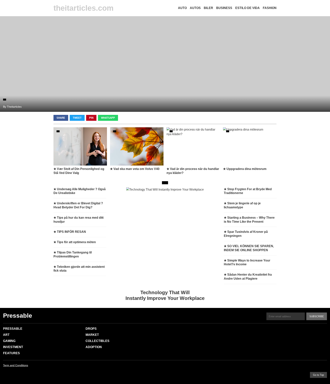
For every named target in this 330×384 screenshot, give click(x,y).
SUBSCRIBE (316, 316)
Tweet (77, 117)
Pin (91, 117)
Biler (208, 8)
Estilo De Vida (247, 8)
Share (61, 117)
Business (224, 8)
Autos (195, 8)
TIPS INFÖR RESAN (71, 231)
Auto (182, 8)
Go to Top (318, 374)
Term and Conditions (15, 365)
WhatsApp (108, 117)
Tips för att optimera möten (76, 242)
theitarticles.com (83, 8)
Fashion (270, 8)
